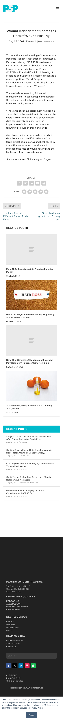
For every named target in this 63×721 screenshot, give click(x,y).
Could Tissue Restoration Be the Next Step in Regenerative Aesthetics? (28, 478)
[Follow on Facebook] (8, 665)
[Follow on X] (14, 665)
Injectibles (23, 469)
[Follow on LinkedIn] (21, 665)
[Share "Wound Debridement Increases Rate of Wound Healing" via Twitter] (25, 183)
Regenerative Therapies (28, 483)
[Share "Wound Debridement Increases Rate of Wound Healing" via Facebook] (19, 183)
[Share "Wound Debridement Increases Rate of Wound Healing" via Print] (44, 183)
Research (31, 41)
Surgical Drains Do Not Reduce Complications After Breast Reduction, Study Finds (28, 438)
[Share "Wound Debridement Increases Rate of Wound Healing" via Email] (38, 183)
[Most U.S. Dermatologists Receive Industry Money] (31, 249)
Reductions (23, 442)
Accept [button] (31, 715)
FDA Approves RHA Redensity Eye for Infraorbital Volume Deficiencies (30, 465)
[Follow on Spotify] (33, 665)
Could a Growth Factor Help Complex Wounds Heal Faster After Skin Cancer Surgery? (29, 451)
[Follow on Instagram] (27, 665)
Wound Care (24, 456)
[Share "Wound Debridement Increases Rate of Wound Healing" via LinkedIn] (31, 183)
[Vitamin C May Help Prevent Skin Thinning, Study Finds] (31, 386)
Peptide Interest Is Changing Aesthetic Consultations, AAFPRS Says (25, 492)
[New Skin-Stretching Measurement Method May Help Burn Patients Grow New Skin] (31, 340)
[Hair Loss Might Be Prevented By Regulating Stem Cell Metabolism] (31, 295)
